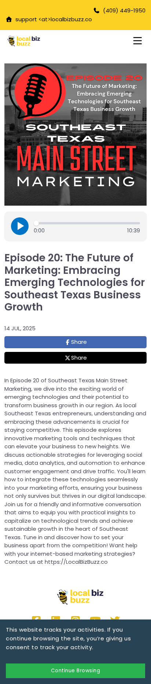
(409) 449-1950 (124, 10)
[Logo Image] (37, 41)
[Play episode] (20, 226)
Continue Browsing (75, 670)
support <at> (31, 19)
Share (79, 342)
